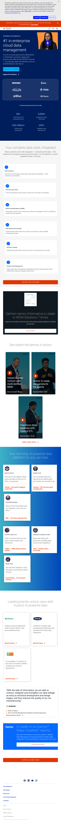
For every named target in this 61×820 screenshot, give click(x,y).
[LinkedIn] (29, 781)
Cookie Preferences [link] (8, 816)
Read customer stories (13, 715)
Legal (4, 805)
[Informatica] (7, 28)
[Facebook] (25, 781)
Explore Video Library (29, 442)
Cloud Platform (7, 786)
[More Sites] (49, 29)
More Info (52, 17)
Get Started (6, 790)
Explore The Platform (10, 74)
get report (30, 331)
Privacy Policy (7, 809)
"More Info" (28, 11)
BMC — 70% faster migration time (16, 518)
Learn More (34, 24)
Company (6, 800)
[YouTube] (32, 781)
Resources (6, 793)
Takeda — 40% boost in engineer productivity (15, 488)
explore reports (38, 744)
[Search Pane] (53, 29)
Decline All (44, 17)
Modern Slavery (7, 813)
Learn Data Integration (9, 797)
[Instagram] (36, 781)
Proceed (36, 17)
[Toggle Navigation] (57, 28)
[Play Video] (47, 40)
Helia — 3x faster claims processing (40, 549)
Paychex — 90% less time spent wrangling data (43, 488)
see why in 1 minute (11, 69)
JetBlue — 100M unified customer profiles (15, 549)
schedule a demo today (31, 760)
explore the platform (30, 282)
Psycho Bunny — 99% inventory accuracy (15, 578)
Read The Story (10, 643)
